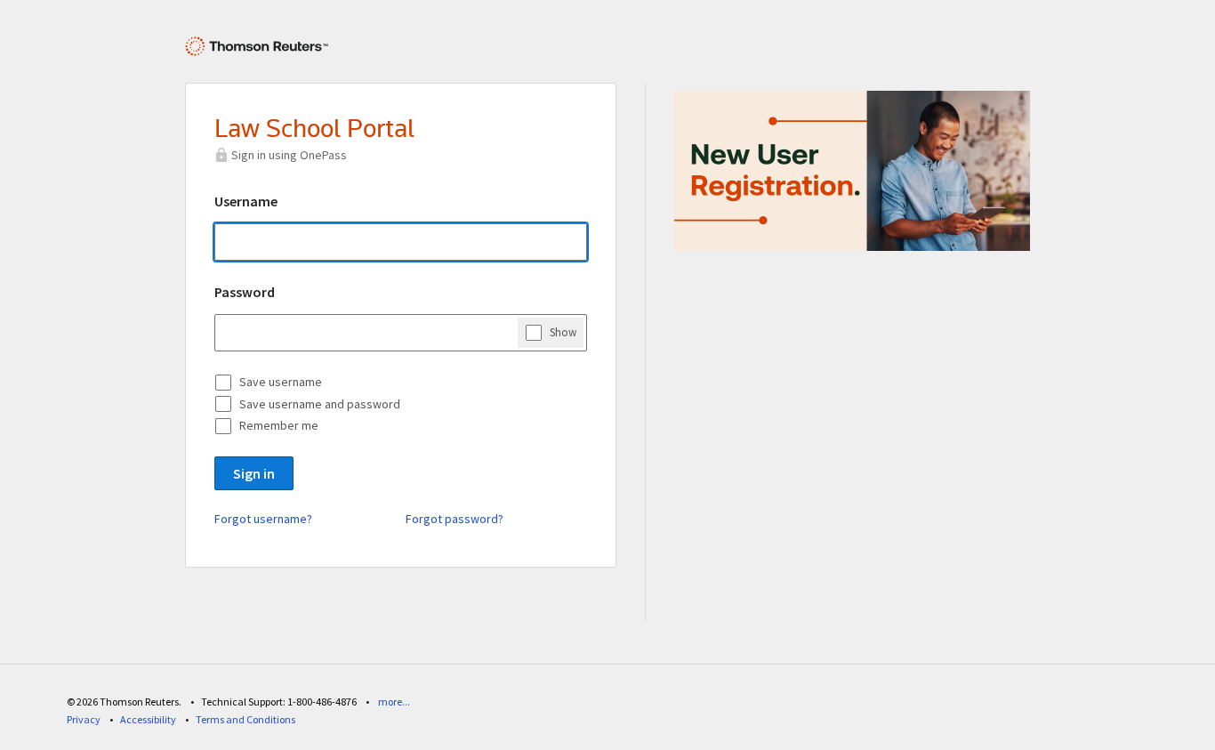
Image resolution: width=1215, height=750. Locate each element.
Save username (280, 382)
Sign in (254, 473)
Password (244, 292)
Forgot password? (454, 519)
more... (394, 701)
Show (563, 332)
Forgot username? (263, 519)
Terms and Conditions (245, 719)
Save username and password (319, 404)
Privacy (84, 719)
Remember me (278, 425)
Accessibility (148, 719)
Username (246, 201)
